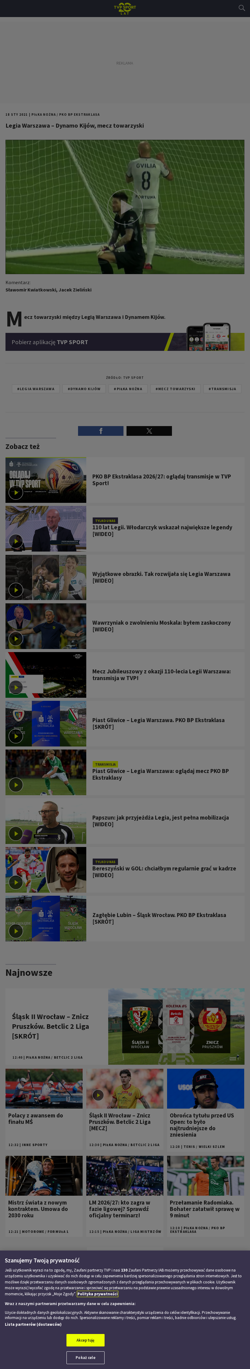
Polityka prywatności (97, 1294)
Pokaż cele (85, 1357)
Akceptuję (86, 1340)
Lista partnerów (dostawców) (33, 1324)
